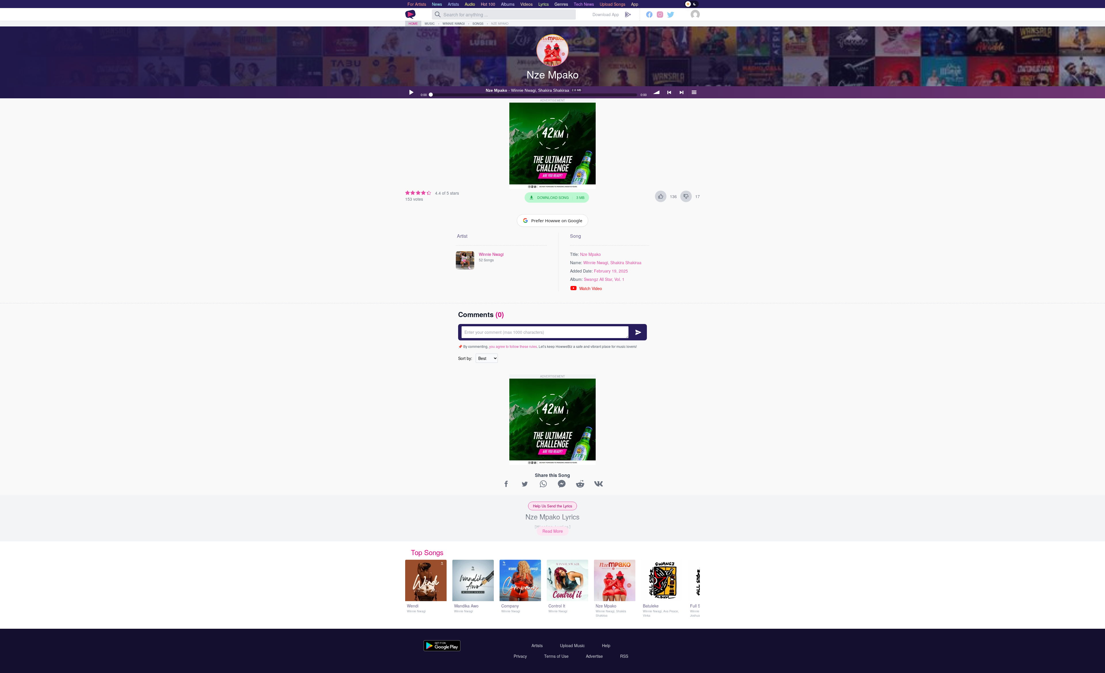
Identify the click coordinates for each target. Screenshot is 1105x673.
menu (694, 92)
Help (606, 645)
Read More (552, 531)
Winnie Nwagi (454, 23)
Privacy (520, 656)
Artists (537, 645)
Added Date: (581, 271)
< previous (669, 92)
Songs (478, 23)
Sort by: (465, 358)
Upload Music (572, 645)
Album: (576, 279)
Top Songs (427, 552)
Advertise (594, 656)
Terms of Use (556, 656)
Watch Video (590, 288)
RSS (624, 656)
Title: (574, 254)
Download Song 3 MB (560, 197)
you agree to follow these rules (513, 346)
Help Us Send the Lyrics (552, 506)
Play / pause (411, 92)
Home (413, 23)
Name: (576, 262)
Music (430, 23)
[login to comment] (552, 332)
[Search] (437, 14)
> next (681, 92)
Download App (605, 14)
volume (657, 92)
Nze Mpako (499, 23)
